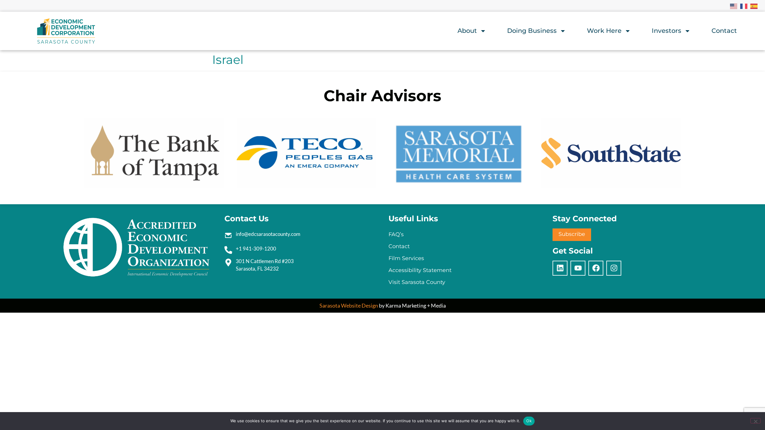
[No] (755, 420)
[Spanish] (754, 5)
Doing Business (532, 30)
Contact (724, 30)
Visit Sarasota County (416, 282)
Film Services (406, 258)
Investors (666, 30)
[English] (734, 5)
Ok (529, 420)
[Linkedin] (560, 268)
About (467, 30)
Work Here (604, 30)
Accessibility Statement (420, 270)
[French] (744, 5)
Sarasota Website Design (348, 305)
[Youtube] (577, 268)
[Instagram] (613, 268)
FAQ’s (396, 234)
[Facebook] (595, 268)
